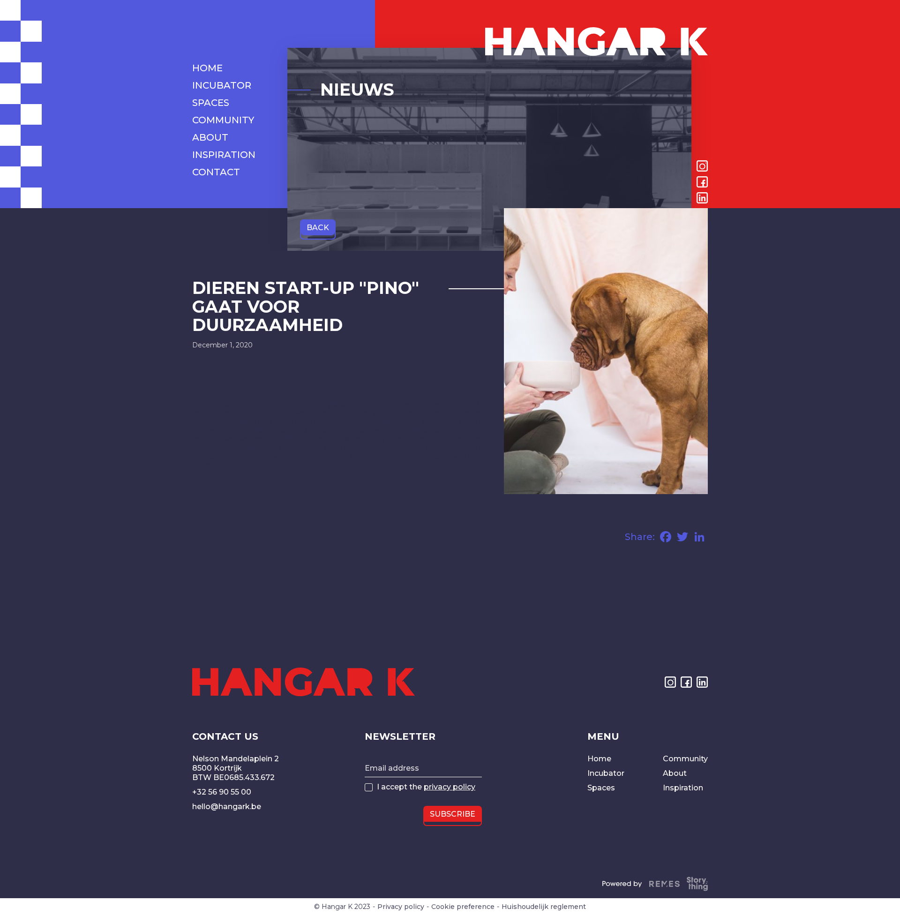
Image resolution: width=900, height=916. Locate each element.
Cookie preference (463, 907)
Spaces (601, 787)
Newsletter (400, 736)
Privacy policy (400, 907)
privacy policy (449, 786)
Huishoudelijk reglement (544, 907)
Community (685, 758)
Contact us (225, 736)
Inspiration (683, 787)
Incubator (605, 773)
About (675, 773)
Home (599, 758)
